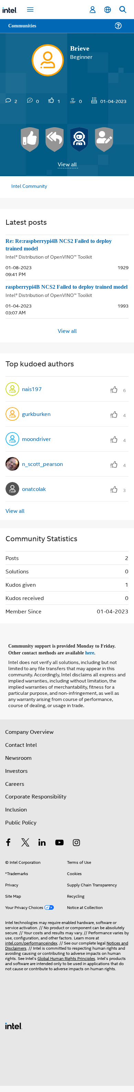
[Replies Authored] (54, 139)
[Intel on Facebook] (8, 849)
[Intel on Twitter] (25, 849)
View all (67, 164)
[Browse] (24, 30)
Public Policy (20, 828)
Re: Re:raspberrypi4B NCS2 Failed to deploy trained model (62, 245)
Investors (16, 776)
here (94, 659)
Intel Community (28, 185)
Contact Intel (21, 751)
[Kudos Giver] (30, 139)
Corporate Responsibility (35, 802)
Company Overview (29, 738)
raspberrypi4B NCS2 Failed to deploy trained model (64, 290)
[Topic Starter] (104, 139)
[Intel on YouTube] (59, 849)
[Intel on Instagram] (76, 849)
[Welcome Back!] (79, 139)
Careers (14, 789)
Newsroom (18, 763)
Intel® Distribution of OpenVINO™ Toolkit (48, 256)
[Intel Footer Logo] (13, 1031)
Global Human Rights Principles (66, 964)
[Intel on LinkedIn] (42, 849)
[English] (107, 9)
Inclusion (16, 815)
